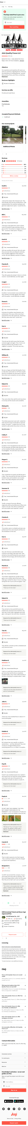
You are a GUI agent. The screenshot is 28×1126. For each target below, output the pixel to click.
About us (4, 1066)
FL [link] (6, 6)
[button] (12, 138)
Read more (5, 76)
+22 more (22, 60)
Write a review (14, 176)
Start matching (14, 27)
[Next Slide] (6, 154)
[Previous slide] (3, 938)
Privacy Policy (18, 1118)
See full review (6, 209)
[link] (12, 922)
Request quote (12, 934)
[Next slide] (6, 938)
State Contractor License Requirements (11, 947)
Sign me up (14, 1090)
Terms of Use (10, 1118)
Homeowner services (7, 1054)
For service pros (5, 1058)
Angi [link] (3, 6)
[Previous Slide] (3, 154)
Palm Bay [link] (10, 6)
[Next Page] (25, 903)
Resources (4, 1062)
